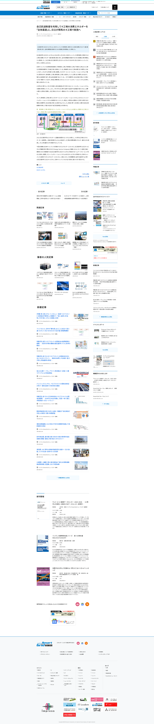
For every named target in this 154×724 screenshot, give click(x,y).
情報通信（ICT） (41, 678)
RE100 (52, 684)
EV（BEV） (107, 17)
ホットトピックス (95, 678)
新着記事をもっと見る (64, 478)
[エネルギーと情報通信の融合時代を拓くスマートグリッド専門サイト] (97, 705)
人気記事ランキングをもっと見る (106, 113)
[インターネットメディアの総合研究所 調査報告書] (111, 700)
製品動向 (94, 670)
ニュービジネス (67, 681)
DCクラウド (103, 1)
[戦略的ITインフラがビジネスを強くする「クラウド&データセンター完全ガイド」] (69, 700)
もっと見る (105, 236)
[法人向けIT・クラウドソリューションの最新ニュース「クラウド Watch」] (69, 705)
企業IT (93, 1)
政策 (39, 681)
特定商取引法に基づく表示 (66, 654)
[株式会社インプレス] (48, 707)
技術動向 (81, 670)
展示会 (93, 689)
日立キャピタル (41, 170)
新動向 (80, 686)
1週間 (105, 36)
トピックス (81, 678)
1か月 (113, 36)
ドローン (89, 2)
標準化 (52, 678)
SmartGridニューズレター (111, 676)
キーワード (94, 681)
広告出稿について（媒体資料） (66, 651)
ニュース (80, 675)
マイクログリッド (41, 673)
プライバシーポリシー (45, 654)
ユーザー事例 (82, 689)
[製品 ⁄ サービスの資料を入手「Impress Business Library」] (69, 710)
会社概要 (82, 654)
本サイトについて (44, 651)
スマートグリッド (66, 17)
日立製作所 (40, 167)
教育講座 (93, 2)
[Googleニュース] (82, 604)
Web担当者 (85, 1)
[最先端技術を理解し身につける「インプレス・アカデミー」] (111, 710)
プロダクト (81, 683)
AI (59, 17)
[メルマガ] (77, 604)
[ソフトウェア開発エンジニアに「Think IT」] (83, 700)
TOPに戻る (85, 174)
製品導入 (75, 2)
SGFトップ (39, 20)
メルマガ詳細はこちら (112, 252)
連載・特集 (40, 17)
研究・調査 (85, 2)
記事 (107, 667)
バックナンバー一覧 (109, 362)
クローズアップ (82, 681)
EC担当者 (90, 1)
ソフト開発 (98, 1)
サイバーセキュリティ (68, 678)
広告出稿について (105, 7)
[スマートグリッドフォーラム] (44, 645)
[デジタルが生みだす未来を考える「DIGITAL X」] (83, 710)
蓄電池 (52, 681)
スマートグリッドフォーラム (44, 7)
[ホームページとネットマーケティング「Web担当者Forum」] (97, 700)
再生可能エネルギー (98, 17)
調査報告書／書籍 (49, 17)
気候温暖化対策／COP (68, 684)
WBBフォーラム (41, 688)
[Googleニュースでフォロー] (82, 643)
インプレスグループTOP (104, 654)
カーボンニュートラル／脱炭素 (42, 684)
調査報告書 (108, 673)
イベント (80, 673)
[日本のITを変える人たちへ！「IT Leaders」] (83, 705)
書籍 (107, 670)
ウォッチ (93, 683)
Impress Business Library (100, 241)
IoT (90, 17)
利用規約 (101, 651)
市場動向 (94, 686)
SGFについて (95, 7)
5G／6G (39, 675)
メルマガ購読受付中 (71, 7)
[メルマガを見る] (78, 643)
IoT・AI (65, 2)
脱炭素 (74, 17)
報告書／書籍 (60, 7)
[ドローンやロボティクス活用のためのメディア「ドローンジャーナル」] (97, 710)
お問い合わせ (83, 651)
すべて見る (106, 404)
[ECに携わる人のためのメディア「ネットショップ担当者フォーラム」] (111, 705)
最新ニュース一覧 (84, 176)
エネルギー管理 (82, 17)
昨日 (97, 36)
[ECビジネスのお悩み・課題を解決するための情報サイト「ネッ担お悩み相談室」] (69, 715)
